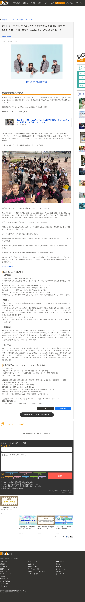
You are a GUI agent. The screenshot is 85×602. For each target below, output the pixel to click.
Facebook (63, 408)
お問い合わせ (60, 561)
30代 (25, 478)
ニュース (60, 3)
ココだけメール (32, 561)
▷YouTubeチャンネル (9, 266)
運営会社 (58, 564)
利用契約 (70, 492)
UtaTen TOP (3, 561)
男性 (11, 474)
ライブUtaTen (4, 583)
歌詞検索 (17, 3)
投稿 (60, 476)
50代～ (42, 478)
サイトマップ (60, 574)
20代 (17, 478)
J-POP (4, 36)
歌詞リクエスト (32, 566)
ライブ (80, 3)
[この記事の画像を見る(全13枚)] (36, 82)
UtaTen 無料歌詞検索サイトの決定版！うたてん (12, 590)
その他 (40, 474)
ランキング (43, 3)
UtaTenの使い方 (33, 574)
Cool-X (9, 36)
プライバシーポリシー (62, 569)
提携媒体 (58, 571)
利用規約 (58, 566)
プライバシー (65, 492)
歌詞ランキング (4, 569)
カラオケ (70, 3)
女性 (25, 474)
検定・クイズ (4, 578)
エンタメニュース (5, 574)
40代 (34, 478)
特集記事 (2, 576)
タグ (52, 3)
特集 (26, 3)
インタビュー (4, 586)
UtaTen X (31, 564)
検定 (33, 3)
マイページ (3, 566)
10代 (9, 478)
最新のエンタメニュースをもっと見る (36, 414)
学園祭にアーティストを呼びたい (38, 571)
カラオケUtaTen (5, 581)
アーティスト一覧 (33, 569)
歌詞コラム (3, 571)
